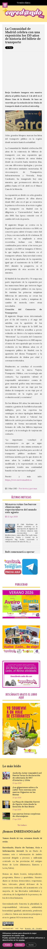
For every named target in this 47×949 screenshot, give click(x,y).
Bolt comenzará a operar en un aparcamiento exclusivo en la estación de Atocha (21, 545)
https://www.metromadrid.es (18, 480)
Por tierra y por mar (28, 488)
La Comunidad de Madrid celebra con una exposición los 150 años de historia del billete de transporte (23, 35)
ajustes (22, 940)
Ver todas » (22, 825)
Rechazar (19, 945)
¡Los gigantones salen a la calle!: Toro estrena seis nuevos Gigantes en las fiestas (25, 791)
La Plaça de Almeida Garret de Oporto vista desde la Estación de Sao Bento (26, 804)
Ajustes (31, 945)
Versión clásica (23, 3)
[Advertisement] (23, 70)
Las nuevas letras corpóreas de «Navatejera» (26, 815)
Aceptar (7, 945)
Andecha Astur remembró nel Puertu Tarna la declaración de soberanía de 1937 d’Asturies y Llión (27, 776)
